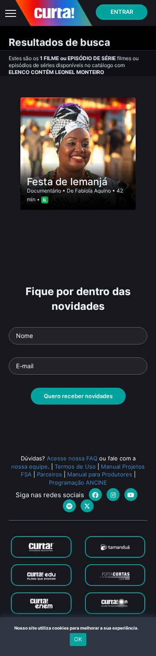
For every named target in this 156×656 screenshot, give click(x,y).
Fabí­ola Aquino (93, 190)
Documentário (44, 190)
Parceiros (49, 474)
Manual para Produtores (99, 474)
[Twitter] (87, 505)
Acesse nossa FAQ (72, 458)
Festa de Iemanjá (67, 182)
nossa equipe (29, 466)
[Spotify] (69, 505)
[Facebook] (95, 494)
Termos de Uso (75, 466)
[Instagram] (113, 494)
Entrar (121, 11)
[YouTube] (130, 494)
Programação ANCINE (78, 482)
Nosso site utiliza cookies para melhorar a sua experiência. (78, 627)
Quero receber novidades (78, 395)
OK (78, 639)
